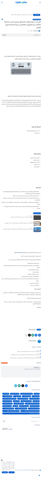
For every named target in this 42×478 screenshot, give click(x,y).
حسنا (11, 472)
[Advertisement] (21, 9)
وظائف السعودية (27, 396)
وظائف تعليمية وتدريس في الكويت (10, 398)
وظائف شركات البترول (7, 401)
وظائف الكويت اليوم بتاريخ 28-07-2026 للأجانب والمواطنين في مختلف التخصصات (18, 229)
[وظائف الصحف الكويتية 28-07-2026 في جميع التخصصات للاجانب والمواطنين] (37, 223)
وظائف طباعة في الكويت (19, 403)
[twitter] (22, 385)
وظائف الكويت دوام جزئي (34, 398)
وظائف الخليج (36, 396)
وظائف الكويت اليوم (36, 19)
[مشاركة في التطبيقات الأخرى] (26, 335)
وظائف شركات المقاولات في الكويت (32, 403)
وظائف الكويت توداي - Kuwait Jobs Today (22, 470)
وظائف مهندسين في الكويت (34, 413)
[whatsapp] (19, 385)
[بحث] (2, 2)
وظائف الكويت (18, 396)
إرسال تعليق (36, 367)
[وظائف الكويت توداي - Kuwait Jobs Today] (21, 2)
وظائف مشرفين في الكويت (22, 408)
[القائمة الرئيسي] (40, 2)
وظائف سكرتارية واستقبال (26, 401)
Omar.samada (32, 340)
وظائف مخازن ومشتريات (34, 408)
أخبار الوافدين (36, 393)
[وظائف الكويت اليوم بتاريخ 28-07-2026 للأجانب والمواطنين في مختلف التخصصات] (37, 229)
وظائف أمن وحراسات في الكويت (26, 393)
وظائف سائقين (36, 401)
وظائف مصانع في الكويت (9, 408)
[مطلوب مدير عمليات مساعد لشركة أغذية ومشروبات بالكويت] (37, 217)
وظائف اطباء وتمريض (15, 393)
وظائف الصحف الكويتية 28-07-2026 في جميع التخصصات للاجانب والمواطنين (19, 223)
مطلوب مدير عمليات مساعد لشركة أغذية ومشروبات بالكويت (21, 217)
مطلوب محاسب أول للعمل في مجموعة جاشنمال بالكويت (21, 14)
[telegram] (15, 385)
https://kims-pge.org (18, 252)
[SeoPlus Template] (40, 470)
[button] (36, 335)
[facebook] (26, 385)
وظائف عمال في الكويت (8, 403)
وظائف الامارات (6, 393)
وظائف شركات (16, 401)
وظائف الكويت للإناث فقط (23, 398)
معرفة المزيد (5, 472)
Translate (10, 429)
